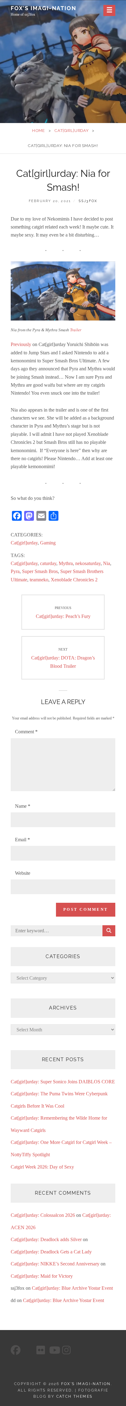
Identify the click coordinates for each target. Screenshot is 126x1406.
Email (22, 839)
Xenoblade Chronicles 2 (74, 579)
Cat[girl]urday (71, 130)
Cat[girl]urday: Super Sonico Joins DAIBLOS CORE (63, 1081)
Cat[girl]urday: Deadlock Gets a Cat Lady (51, 1251)
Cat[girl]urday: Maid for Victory (42, 1276)
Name (22, 806)
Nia (106, 563)
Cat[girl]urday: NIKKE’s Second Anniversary (55, 1263)
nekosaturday (88, 563)
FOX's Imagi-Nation (43, 8)
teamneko (39, 579)
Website (22, 873)
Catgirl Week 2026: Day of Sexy (42, 1166)
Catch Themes (74, 1396)
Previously (21, 344)
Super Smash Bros (40, 571)
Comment (26, 731)
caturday (48, 563)
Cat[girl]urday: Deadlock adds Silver (46, 1239)
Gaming (48, 542)
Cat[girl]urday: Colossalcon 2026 (43, 1215)
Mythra (66, 563)
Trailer (75, 330)
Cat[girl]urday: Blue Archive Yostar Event (72, 1288)
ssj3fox (88, 201)
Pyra (15, 571)
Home (38, 130)
